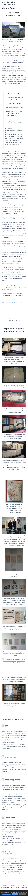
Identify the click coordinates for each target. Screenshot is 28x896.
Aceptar (15, 894)
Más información (6, 894)
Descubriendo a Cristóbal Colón (8, 3)
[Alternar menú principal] (24, 3)
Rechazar (22, 894)
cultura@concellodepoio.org (14, 107)
